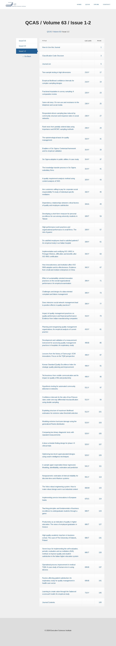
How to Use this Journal (51, 47)
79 (101, 316)
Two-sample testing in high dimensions (56, 72)
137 (100, 567)
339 (86, 216)
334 (86, 204)
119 (100, 499)
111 (100, 466)
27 (101, 116)
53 (101, 216)
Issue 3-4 (22, 46)
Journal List (46, 64)
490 (86, 343)
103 (100, 423)
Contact (106, 4)
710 (86, 593)
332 (86, 192)
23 (101, 93)
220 (86, 93)
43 (101, 180)
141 (100, 581)
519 (86, 423)
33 (101, 150)
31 (101, 139)
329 (86, 180)
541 (86, 466)
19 (101, 82)
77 (101, 304)
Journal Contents (48, 602)
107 (100, 444)
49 (101, 204)
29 (101, 128)
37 (101, 159)
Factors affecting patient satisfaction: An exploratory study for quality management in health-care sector (58, 580)
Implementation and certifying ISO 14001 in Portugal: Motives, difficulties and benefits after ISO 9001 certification (59, 253)
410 (86, 316)
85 (101, 343)
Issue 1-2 (22, 51)
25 (101, 104)
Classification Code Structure (53, 56)
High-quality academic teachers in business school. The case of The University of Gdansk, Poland (59, 537)
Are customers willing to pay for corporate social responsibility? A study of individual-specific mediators (60, 191)
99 (101, 400)
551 (86, 477)
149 (100, 602)
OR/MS (96, 4)
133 (100, 552)
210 (86, 72)
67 (101, 267)
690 (86, 567)
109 (100, 455)
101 (100, 412)
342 (86, 254)
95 (101, 377)
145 (100, 593)
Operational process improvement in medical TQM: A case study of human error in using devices (58, 567)
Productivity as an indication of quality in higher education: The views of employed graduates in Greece (59, 524)
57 (101, 230)
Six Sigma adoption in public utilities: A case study (60, 159)
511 (86, 387)
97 (101, 387)
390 (86, 281)
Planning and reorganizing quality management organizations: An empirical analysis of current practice (59, 329)
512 (86, 400)
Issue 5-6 (22, 41)
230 (86, 104)
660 (86, 488)
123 (100, 511)
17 (101, 72)
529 (86, 433)
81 (101, 329)
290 (86, 128)
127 (100, 524)
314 (86, 150)
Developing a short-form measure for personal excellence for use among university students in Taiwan (59, 216)
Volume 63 (57, 32)
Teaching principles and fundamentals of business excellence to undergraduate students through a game (60, 510)
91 (101, 366)
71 (101, 281)
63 (101, 254)
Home (79, 4)
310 (86, 139)
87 (101, 355)
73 (101, 293)
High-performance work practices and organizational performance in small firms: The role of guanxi (59, 229)
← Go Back (26, 56)
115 (100, 488)
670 (86, 499)
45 (101, 192)
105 (100, 433)
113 (100, 477)
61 (101, 242)
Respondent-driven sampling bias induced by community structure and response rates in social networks (60, 115)
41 (101, 169)
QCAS (88, 4)
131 (100, 538)
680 (86, 511)
